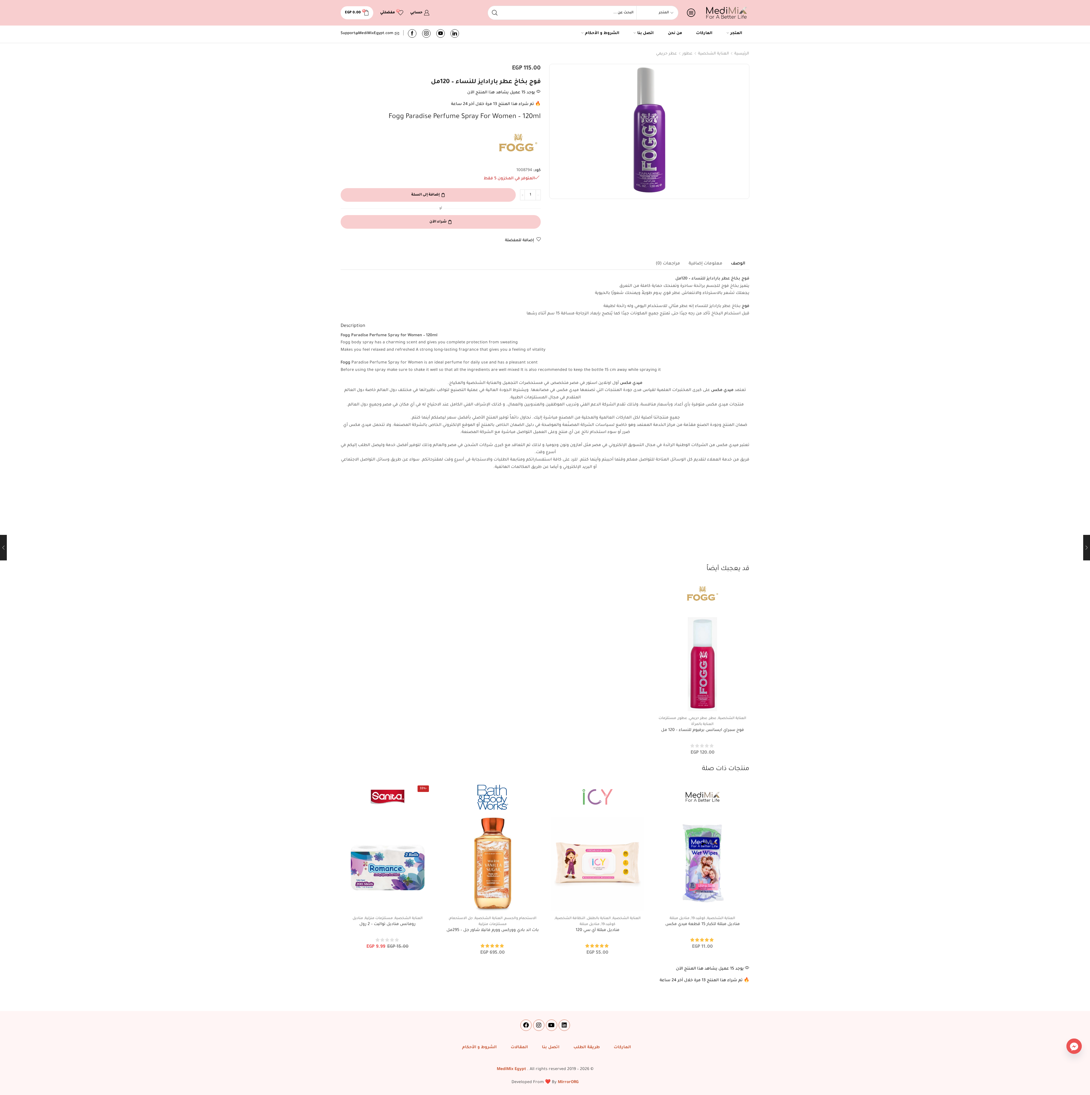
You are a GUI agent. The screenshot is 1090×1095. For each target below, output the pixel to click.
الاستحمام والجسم (520, 918)
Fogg (345, 363)
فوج (745, 306)
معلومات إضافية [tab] (705, 263)
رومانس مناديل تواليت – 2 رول (387, 924)
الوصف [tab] (738, 263)
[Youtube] (440, 33)
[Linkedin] (564, 1025)
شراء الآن (438, 222)
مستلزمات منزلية (493, 924)
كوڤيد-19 (698, 918)
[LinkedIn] (454, 33)
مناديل (358, 918)
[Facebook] (412, 33)
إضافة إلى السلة (425, 195)
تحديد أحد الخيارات (702, 902)
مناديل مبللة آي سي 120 (597, 930)
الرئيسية (741, 54)
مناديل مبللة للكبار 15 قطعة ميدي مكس (702, 924)
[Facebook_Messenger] (1074, 1046)
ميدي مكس (631, 383)
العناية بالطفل (599, 918)
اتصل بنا (645, 33)
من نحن (675, 33)
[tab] (738, 264)
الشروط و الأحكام (602, 33)
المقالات (519, 1047)
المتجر (736, 33)
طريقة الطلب (586, 1047)
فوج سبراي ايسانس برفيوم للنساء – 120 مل (702, 730)
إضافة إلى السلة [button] (702, 702)
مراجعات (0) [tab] (668, 263)
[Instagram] (426, 33)
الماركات (704, 33)
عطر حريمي (666, 54)
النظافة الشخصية (570, 918)
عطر (712, 718)
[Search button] (495, 13)
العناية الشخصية (713, 54)
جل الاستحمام (461, 918)
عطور (687, 54)
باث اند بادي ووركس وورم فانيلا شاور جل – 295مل (493, 930)
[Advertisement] (545, 522)
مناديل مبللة (679, 918)
